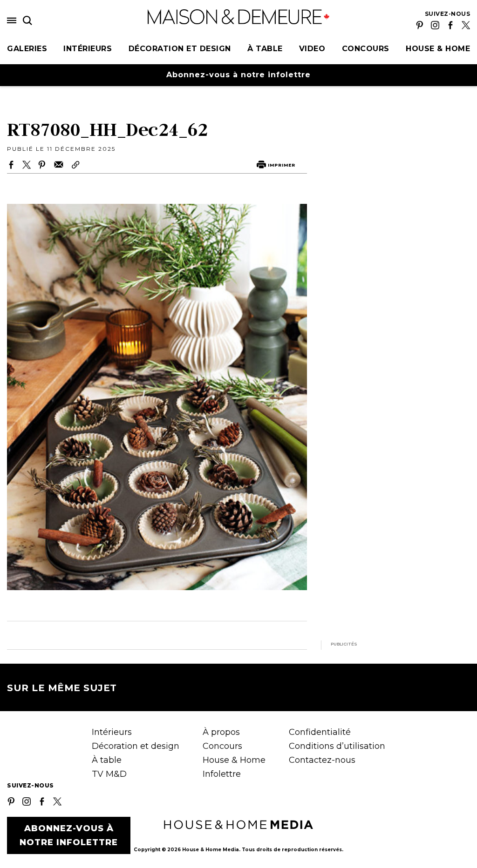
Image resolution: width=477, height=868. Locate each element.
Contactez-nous (322, 760)
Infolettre (222, 774)
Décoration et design (180, 48)
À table (265, 48)
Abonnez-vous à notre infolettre (238, 74)
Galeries (27, 48)
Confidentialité (320, 732)
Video (312, 48)
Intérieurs (87, 48)
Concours (365, 48)
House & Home (438, 48)
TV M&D (109, 774)
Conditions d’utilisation (337, 746)
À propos (221, 732)
